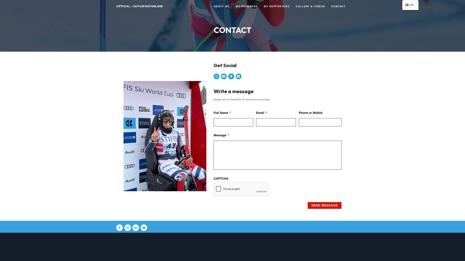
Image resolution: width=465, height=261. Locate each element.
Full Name (222, 113)
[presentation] (241, 189)
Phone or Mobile (310, 113)
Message (221, 135)
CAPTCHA (221, 178)
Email (261, 113)
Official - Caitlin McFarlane (139, 6)
